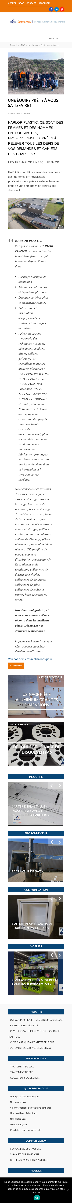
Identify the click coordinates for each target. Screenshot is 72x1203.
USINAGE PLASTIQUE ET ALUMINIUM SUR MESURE (36, 1019)
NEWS (21, 3)
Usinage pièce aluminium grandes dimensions (37, 699)
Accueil (12, 3)
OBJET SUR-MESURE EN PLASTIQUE (29, 1160)
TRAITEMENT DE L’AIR (21, 1072)
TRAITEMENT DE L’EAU (22, 1066)
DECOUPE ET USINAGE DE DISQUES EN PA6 (36, 750)
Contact (31, 3)
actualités (16, 665)
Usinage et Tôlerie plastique (24, 1096)
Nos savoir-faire (18, 1102)
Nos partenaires (18, 1118)
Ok (36, 1197)
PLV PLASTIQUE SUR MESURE (25, 1148)
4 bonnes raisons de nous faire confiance (30, 1107)
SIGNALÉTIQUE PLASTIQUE (24, 1154)
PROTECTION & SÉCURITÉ (24, 1025)
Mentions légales (18, 1124)
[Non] (67, 1190)
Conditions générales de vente (25, 1130)
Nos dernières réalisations (23, 1113)
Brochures (44, 3)
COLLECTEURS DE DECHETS (25, 1077)
